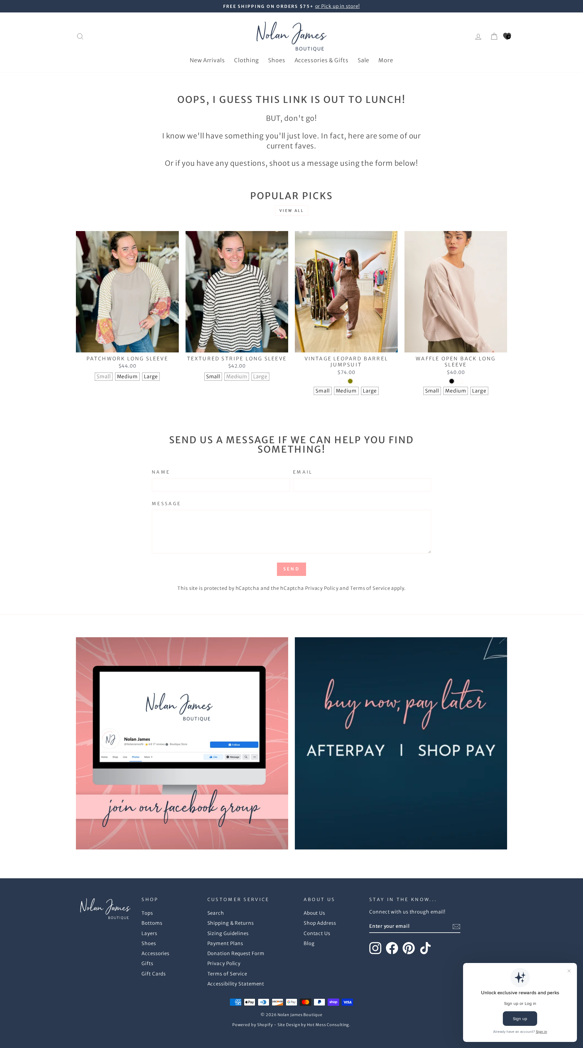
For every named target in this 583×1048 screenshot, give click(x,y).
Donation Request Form (235, 953)
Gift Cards (153, 974)
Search (215, 913)
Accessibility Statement (235, 984)
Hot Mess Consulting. (329, 1024)
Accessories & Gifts (322, 60)
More (385, 60)
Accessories (155, 953)
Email (303, 472)
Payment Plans (225, 943)
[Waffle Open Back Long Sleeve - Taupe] (460, 381)
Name (161, 472)
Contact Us (317, 933)
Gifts (147, 963)
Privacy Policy (322, 588)
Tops (147, 913)
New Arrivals (207, 60)
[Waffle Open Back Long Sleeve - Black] (452, 381)
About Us (314, 913)
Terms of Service (370, 588)
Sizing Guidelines (228, 933)
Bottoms (151, 923)
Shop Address (320, 923)
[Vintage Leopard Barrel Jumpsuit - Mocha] (342, 381)
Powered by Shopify (252, 1024)
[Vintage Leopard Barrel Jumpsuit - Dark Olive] (350, 381)
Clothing (246, 60)
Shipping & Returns (230, 923)
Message (166, 503)
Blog (309, 943)
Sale (364, 60)
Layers (149, 933)
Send (291, 569)
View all (291, 210)
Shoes (276, 60)
